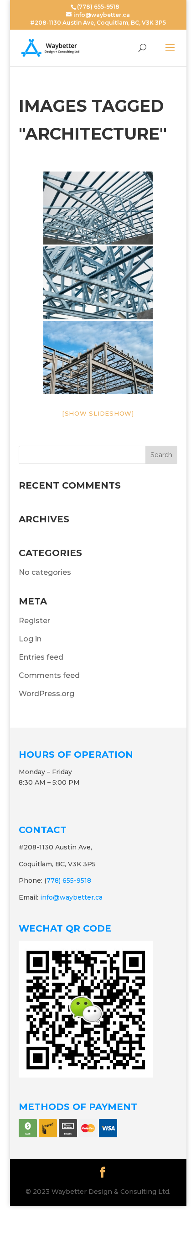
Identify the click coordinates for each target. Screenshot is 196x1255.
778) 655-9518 (68, 880)
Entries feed (41, 657)
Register (34, 620)
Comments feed (49, 675)
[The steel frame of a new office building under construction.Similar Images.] (98, 357)
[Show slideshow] (98, 413)
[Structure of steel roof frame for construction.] (98, 208)
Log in (30, 639)
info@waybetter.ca (71, 897)
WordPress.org (46, 693)
